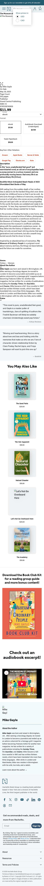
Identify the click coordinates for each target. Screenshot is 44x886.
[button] (22, 83)
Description (5, 163)
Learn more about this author (13, 769)
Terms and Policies (10, 864)
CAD (23, 20)
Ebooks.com (20, 160)
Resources (6, 858)
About (5, 851)
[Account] (35, 9)
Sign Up (36, 825)
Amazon (5, 155)
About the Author (7, 265)
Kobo (32, 160)
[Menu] (4, 9)
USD (22, 16)
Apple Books (17, 155)
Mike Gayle (7, 86)
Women (11, 263)
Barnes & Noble (33, 155)
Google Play (6, 160)
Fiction (3, 263)
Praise (2, 298)
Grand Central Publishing (10, 101)
